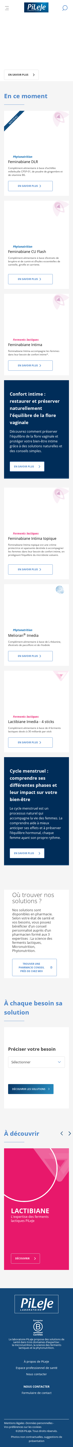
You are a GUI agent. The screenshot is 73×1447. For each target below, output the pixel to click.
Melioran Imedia (23, 635)
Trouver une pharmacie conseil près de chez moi (31, 967)
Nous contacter (36, 1374)
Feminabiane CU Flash (27, 251)
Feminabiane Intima (25, 344)
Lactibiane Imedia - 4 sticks (31, 721)
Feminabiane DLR (23, 161)
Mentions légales (14, 1423)
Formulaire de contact (37, 1393)
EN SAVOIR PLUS (24, 466)
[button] (36, 1062)
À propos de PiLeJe (36, 1361)
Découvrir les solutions (28, 1089)
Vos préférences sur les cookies (22, 1427)
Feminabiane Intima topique (32, 538)
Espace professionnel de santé (36, 1368)
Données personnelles (39, 1423)
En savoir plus (28, 186)
